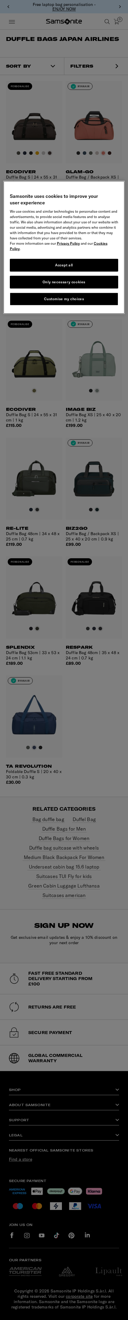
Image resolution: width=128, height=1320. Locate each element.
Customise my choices (64, 298)
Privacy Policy (68, 243)
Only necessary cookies (64, 282)
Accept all (64, 265)
